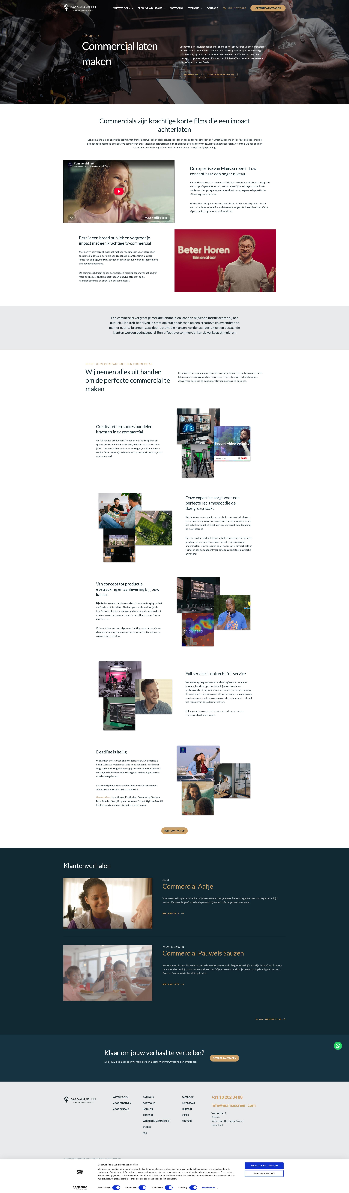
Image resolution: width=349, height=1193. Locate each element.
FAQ (145, 1133)
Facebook (188, 1097)
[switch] (142, 1187)
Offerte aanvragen (218, 74)
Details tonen (208, 1187)
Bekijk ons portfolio (268, 1019)
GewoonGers (103, 797)
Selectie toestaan (264, 1173)
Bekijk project (178, 913)
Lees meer (188, 74)
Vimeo (185, 1115)
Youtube (187, 1121)
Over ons (148, 1097)
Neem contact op (174, 830)
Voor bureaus (121, 1109)
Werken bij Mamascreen (156, 1121)
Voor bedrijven (122, 1103)
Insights (148, 1109)
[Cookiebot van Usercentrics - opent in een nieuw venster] (80, 1188)
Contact (148, 1115)
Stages (147, 1127)
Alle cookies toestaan (264, 1166)
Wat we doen (120, 1097)
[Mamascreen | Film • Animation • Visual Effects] (79, 7)
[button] (131, 8)
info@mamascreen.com (233, 1105)
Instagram (188, 1103)
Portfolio (149, 1103)
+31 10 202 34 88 (227, 1097)
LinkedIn (187, 1109)
